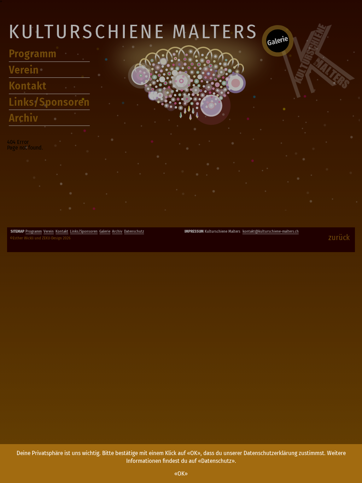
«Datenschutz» (216, 461)
